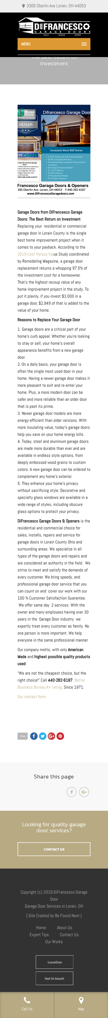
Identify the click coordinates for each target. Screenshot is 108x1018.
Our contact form (32, 696)
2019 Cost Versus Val (35, 254)
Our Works (54, 941)
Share (23, 736)
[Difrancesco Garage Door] (54, 27)
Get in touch (54, 978)
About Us (64, 927)
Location (55, 962)
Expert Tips (39, 934)
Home (41, 927)
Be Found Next (67, 915)
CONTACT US (54, 849)
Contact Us (69, 934)
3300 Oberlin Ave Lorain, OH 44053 (56, 6)
